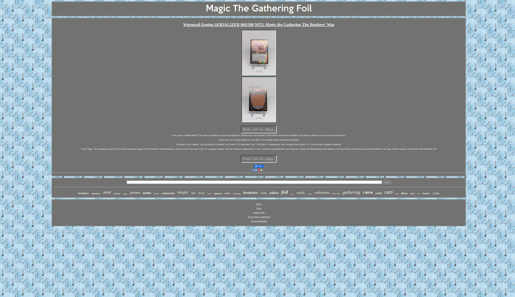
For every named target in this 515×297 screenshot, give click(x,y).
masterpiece (96, 194)
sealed (378, 193)
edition (274, 193)
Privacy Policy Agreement (259, 217)
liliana (404, 193)
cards (301, 193)
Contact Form (259, 212)
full (418, 194)
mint (107, 192)
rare (368, 192)
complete (237, 193)
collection (321, 192)
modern (125, 194)
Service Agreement (259, 221)
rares (292, 194)
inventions (83, 193)
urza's (209, 194)
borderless (250, 193)
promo (135, 192)
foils (264, 193)
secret (201, 193)
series (227, 193)
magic (183, 192)
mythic (147, 193)
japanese (218, 193)
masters (426, 193)
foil (284, 192)
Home (258, 204)
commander (168, 193)
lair (193, 193)
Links (258, 208)
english (309, 194)
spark (412, 193)
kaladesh (117, 194)
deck (396, 194)
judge (436, 193)
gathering (351, 192)
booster (156, 194)
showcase (336, 193)
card (388, 192)
